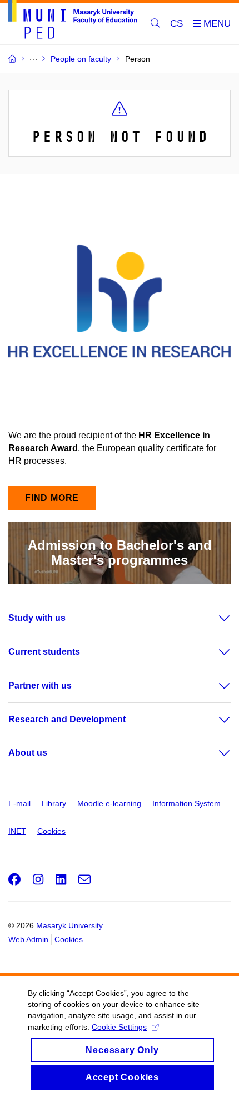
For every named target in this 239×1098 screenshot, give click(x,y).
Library (54, 803)
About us (27, 752)
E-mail (19, 803)
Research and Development (67, 719)
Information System (186, 803)
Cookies (51, 831)
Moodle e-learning (109, 803)
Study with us (37, 618)
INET (17, 831)
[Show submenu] (213, 618)
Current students (44, 651)
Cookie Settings (119, 1027)
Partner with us (40, 685)
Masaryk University (69, 925)
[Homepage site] (72, 21)
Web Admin (28, 939)
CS (176, 23)
